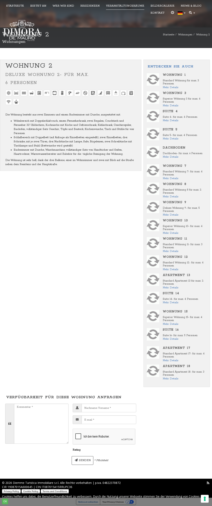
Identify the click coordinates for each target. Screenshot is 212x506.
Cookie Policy (30, 491)
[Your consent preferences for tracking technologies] (205, 499)
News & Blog (191, 6)
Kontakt (157, 13)
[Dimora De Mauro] (22, 31)
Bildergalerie (163, 6)
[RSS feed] (208, 483)
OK (5, 501)
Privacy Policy (11, 491)
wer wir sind (63, 6)
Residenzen (90, 6)
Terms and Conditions (54, 491)
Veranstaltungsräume (125, 6)
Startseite (15, 6)
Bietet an (38, 6)
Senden (84, 460)
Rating (77, 449)
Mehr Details (170, 87)
